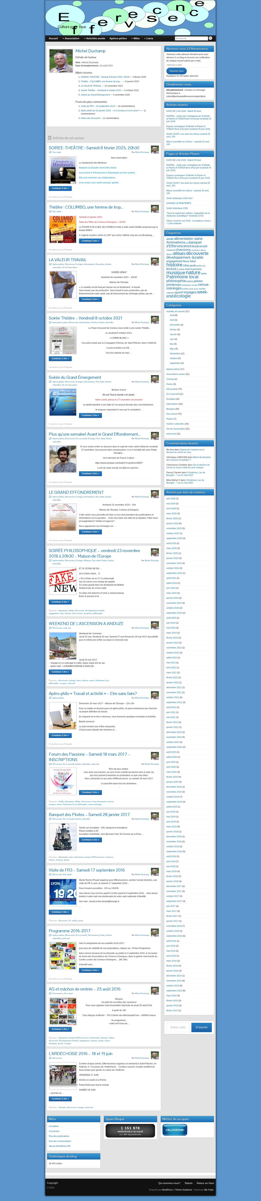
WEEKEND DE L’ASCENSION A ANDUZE (86, 623)
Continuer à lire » (60, 188)
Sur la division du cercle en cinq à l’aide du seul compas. (188, 466)
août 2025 (171, 543)
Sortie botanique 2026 (177, 208)
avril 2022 (171, 667)
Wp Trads (208, 1190)
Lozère (180, 269)
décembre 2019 (174, 787)
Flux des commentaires (60, 1141)
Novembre (100, 264)
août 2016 (171, 941)
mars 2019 (171, 826)
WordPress (167, 1190)
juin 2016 (170, 946)
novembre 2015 (174, 980)
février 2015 (172, 1000)
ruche (185, 288)
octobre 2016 (172, 931)
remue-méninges (95, 804)
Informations (89, 264)
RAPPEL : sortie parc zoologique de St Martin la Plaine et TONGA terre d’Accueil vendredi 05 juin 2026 (188, 119)
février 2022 (172, 677)
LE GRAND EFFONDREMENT (76, 492)
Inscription (54, 1126)
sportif (60, 1043)
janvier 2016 (172, 971)
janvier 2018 (172, 881)
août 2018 (171, 856)
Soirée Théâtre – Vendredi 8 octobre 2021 (101, 90)
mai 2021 (170, 717)
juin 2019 (170, 811)
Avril (172, 320)
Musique (87, 560)
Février (173, 329)
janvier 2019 (172, 831)
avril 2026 (171, 508)
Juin (172, 339)
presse (80, 920)
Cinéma (170, 379)
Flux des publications (59, 1136)
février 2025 (172, 553)
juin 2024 (170, 588)
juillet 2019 (171, 807)
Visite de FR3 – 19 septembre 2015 (98, 106)
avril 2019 (171, 821)
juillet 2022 (171, 657)
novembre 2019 (174, 792)
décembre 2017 (174, 886)
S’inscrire (202, 1027)
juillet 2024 (171, 583)
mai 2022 (170, 662)
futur (62, 613)
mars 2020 (171, 772)
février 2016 (172, 966)
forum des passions (99, 801)
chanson (170, 250)
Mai (171, 344)
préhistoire (186, 285)
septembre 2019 (174, 802)
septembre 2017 (174, 901)
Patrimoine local (102, 680)
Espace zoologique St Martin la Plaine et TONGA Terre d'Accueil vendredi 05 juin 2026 (188, 176)
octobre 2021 (172, 697)
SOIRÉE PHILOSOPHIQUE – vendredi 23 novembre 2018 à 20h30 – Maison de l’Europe (94, 553)
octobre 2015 (172, 985)
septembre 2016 (174, 936)
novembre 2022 (174, 647)
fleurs (79, 680)
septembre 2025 (174, 538)
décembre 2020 (174, 732)
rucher (202, 288)
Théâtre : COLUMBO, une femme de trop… (101, 81)
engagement (54, 613)
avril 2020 (171, 767)
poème (189, 281)
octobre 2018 (172, 846)
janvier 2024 (172, 598)
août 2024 (171, 578)
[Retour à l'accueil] (130, 17)
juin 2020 (170, 762)
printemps (173, 284)
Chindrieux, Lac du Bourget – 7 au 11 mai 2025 (185, 473)
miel (187, 269)
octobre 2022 (172, 652)
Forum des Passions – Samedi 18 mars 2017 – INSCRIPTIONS (89, 756)
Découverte (69, 264)
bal (187, 243)
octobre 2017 (172, 896)
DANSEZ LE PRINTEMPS (178, 203)
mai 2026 (170, 503)
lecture (80, 613)
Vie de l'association (69, 267)
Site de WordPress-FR (59, 1146)
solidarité (170, 293)
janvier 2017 (172, 921)
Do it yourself (81, 438)
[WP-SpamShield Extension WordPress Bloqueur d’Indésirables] (174, 1130)
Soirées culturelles (106, 322)
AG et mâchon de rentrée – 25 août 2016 (85, 989)
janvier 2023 (172, 643)
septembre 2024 (174, 573)
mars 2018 (171, 871)
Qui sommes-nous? (169, 1183)
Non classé (56, 152)
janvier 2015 (172, 1005)
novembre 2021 (174, 692)
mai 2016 (170, 951)
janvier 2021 (172, 727)
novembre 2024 (174, 563)
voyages (62, 683)
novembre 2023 (174, 603)
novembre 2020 (174, 737)
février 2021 (172, 722)
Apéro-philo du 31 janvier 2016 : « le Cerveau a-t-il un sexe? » (111, 110)
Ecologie (79, 264)
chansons (109, 857)
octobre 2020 (172, 742)
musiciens (88, 613)
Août (172, 315)
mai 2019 (170, 816)
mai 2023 (170, 628)
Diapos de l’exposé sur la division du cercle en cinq (185, 451)
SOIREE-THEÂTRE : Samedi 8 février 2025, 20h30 (105, 77)
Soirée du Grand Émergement (95, 95)
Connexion (54, 1131)
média (74, 920)
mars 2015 (171, 995)
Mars (172, 349)
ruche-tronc (193, 289)
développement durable (94, 610)
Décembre (175, 325)
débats (71, 610)
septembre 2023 (174, 613)
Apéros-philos (58, 264)
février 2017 (172, 916)
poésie (101, 1040)
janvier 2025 (172, 558)
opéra (204, 273)
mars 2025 (171, 548)
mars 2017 (171, 911)
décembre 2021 (174, 687)
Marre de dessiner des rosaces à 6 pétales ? (188, 458)
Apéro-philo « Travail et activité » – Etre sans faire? (93, 693)
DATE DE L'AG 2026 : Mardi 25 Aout (183, 160)
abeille (61, 801)
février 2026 (172, 518)
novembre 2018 (174, 841)
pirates (66, 860)
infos (74, 613)
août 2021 (171, 707)
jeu (204, 266)
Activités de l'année (175, 311)
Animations (63, 610)
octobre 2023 (172, 608)
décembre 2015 (174, 976)
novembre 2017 (174, 891)
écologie (72, 680)
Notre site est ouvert (90, 118)
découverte (79, 610)
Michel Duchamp (142, 152)
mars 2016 (171, 961)
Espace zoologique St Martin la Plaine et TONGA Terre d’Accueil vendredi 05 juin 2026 (188, 127)
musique (52, 804)
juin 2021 (170, 712)
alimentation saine (65, 857)
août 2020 (171, 752)
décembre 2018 (174, 836)
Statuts (188, 1183)
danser (169, 254)
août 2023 (171, 618)
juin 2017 (170, 906)
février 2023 (172, 638)
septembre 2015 (174, 990)
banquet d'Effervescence (95, 857)
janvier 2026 (172, 523)
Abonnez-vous (177, 71)
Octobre (94, 322)
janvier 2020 (172, 782)
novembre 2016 (174, 926)
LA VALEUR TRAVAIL (91, 86)
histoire (68, 613)
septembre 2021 (174, 702)
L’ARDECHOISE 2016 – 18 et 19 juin (80, 1053)
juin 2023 (170, 623)
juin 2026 (170, 498)
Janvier (173, 334)
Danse (169, 384)
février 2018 (172, 876)
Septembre (175, 363)
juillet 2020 (171, 757)
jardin (193, 265)
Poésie (104, 560)
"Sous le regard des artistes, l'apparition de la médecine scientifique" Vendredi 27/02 (188, 214)
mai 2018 (170, 866)
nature (91, 680)
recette (195, 285)
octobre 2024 (172, 568)
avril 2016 (171, 956)
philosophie (97, 613)
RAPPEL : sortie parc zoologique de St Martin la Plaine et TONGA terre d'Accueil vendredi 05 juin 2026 (188, 168)
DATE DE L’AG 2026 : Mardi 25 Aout (183, 111)
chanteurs (195, 250)
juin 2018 (170, 861)
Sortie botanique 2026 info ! (179, 198)
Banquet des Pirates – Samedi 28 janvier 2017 (89, 814)
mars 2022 (171, 672)
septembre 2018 (174, 851)
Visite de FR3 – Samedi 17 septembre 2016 (87, 870)
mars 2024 (171, 593)
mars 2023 (171, 633)
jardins (199, 266)
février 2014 (172, 1010)
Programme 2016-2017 (70, 930)
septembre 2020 (174, 747)
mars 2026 (171, 513)
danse (203, 250)
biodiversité (94, 1038)
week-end (67, 628)
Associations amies (60, 322)
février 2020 (172, 777)
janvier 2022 (172, 682)
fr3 (70, 920)
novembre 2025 (174, 528)
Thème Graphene (183, 1190)
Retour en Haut (205, 1183)
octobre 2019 (172, 797)
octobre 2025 (172, 533)
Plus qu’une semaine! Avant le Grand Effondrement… (94, 434)
